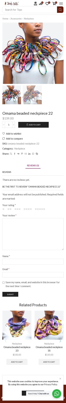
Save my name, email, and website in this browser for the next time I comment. (33, 284)
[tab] (33, 166)
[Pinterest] (22, 154)
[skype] (36, 154)
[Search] (60, 9)
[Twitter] (11, 154)
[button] (35, 3)
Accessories (16, 18)
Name (6, 256)
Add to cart (35, 125)
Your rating (9, 205)
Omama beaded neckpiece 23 (17, 349)
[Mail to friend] (26, 154)
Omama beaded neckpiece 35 (49, 349)
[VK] (18, 154)
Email (5, 269)
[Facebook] (14, 154)
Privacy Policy (50, 384)
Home (5, 18)
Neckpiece (29, 18)
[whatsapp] (33, 154)
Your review (9, 215)
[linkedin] (29, 154)
